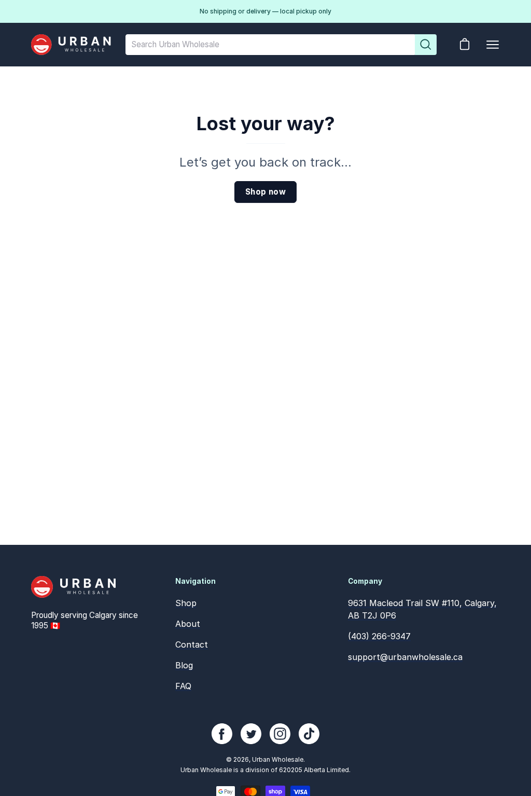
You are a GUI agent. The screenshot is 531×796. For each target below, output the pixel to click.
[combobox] (270, 44)
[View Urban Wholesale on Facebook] (222, 733)
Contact (191, 644)
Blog (184, 665)
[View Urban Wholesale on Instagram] (280, 733)
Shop (186, 603)
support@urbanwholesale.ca (405, 657)
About (187, 624)
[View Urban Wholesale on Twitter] (251, 733)
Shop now (265, 192)
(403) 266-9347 (379, 636)
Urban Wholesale (277, 759)
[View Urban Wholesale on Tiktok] (309, 733)
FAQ (183, 686)
